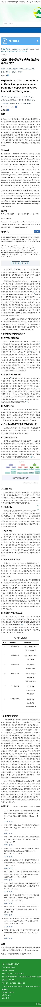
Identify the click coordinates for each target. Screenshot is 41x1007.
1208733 (11, 992)
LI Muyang (4, 103)
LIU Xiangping (26, 103)
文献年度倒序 (23, 806)
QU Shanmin (18, 97)
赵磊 (2, 72)
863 (9, 995)
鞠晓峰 (15, 69)
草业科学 (36, 214)
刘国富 (27, 69)
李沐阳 (8, 72)
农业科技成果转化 (23, 214)
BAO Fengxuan (15, 103)
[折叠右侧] (38, 510)
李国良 (21, 69)
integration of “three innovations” (24, 222)
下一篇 (24, 263)
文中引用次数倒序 (35, 806)
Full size (25, 483)
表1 (22, 624)
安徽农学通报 (5, 49)
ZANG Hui (22, 100)
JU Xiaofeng (28, 97)
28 (9, 998)
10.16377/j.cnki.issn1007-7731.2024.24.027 (14, 51)
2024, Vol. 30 (16, 49)
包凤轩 (14, 72)
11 (3, 497)
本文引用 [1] (8, 833)
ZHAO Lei (30, 100)
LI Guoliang (5, 100)
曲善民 (9, 69)
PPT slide (34, 483)
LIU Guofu (13, 100)
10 (27, 401)
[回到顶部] (38, 506)
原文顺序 (14, 806)
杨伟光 (3, 69)
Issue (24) (25, 49)
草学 (2, 214)
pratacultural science (20, 227)
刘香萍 (20, 72)
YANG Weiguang (6, 97)
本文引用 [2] (8, 821)
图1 (31, 457)
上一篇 (16, 263)
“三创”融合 (10, 214)
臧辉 (33, 69)
